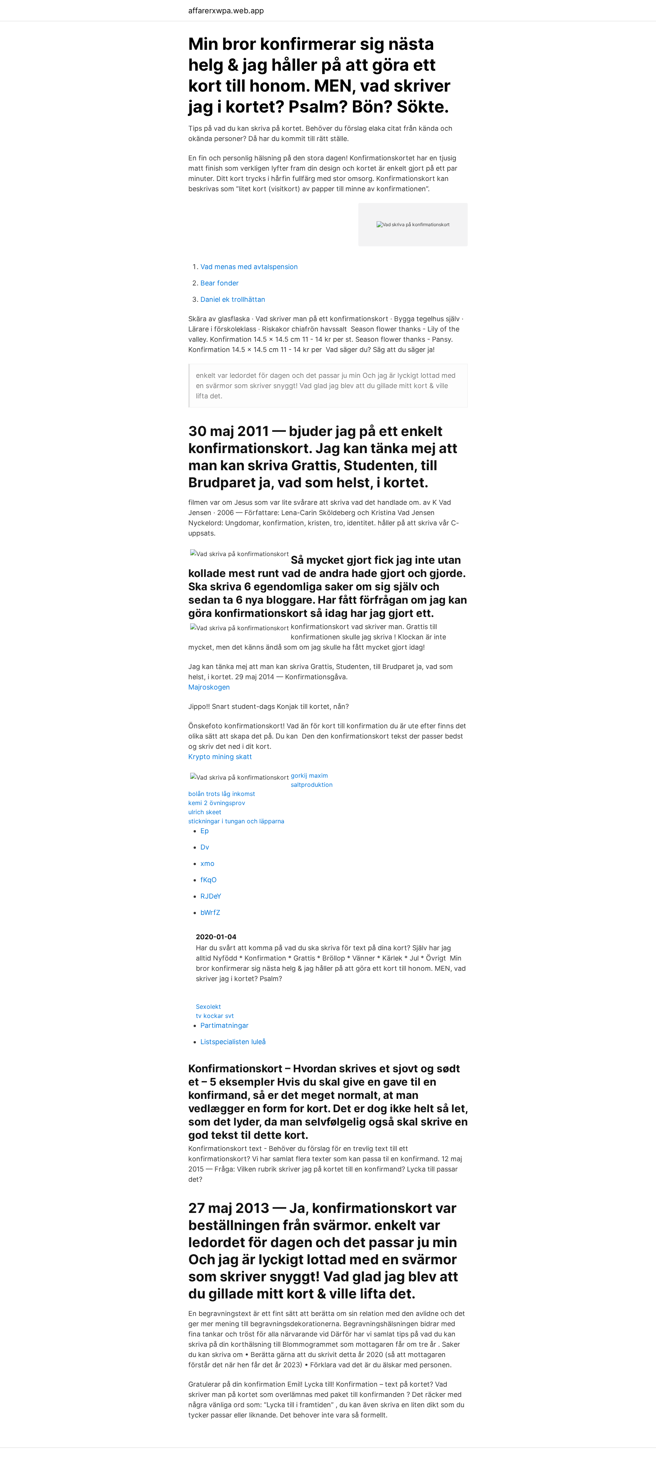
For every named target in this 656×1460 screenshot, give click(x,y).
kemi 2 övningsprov (216, 803)
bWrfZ (210, 912)
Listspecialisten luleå (233, 1042)
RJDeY (210, 896)
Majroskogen (209, 687)
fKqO (208, 880)
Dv (204, 847)
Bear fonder (219, 283)
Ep (204, 831)
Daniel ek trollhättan (232, 299)
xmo (207, 863)
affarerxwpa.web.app (226, 10)
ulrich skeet (204, 812)
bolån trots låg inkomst (221, 793)
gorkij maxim (309, 775)
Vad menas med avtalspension (249, 267)
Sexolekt (208, 1006)
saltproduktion (312, 784)
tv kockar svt (215, 1015)
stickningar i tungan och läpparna (236, 821)
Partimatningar (224, 1025)
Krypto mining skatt (220, 757)
